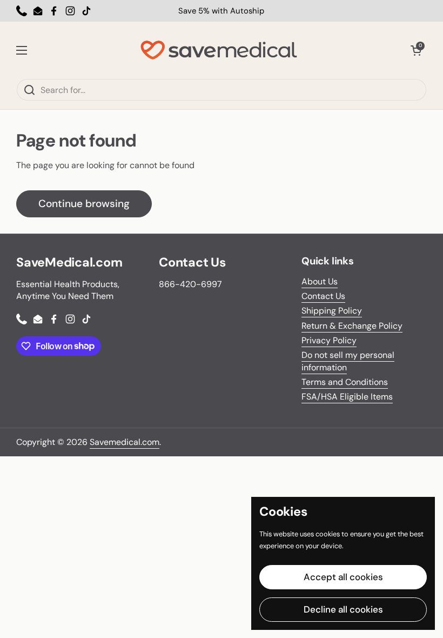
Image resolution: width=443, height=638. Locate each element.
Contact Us (323, 296)
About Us (319, 281)
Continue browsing (84, 203)
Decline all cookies (343, 609)
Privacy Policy (329, 340)
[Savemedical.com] (218, 50)
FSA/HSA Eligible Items (347, 396)
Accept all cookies (343, 577)
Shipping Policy (331, 310)
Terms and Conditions (344, 382)
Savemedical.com (124, 442)
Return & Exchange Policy (351, 325)
